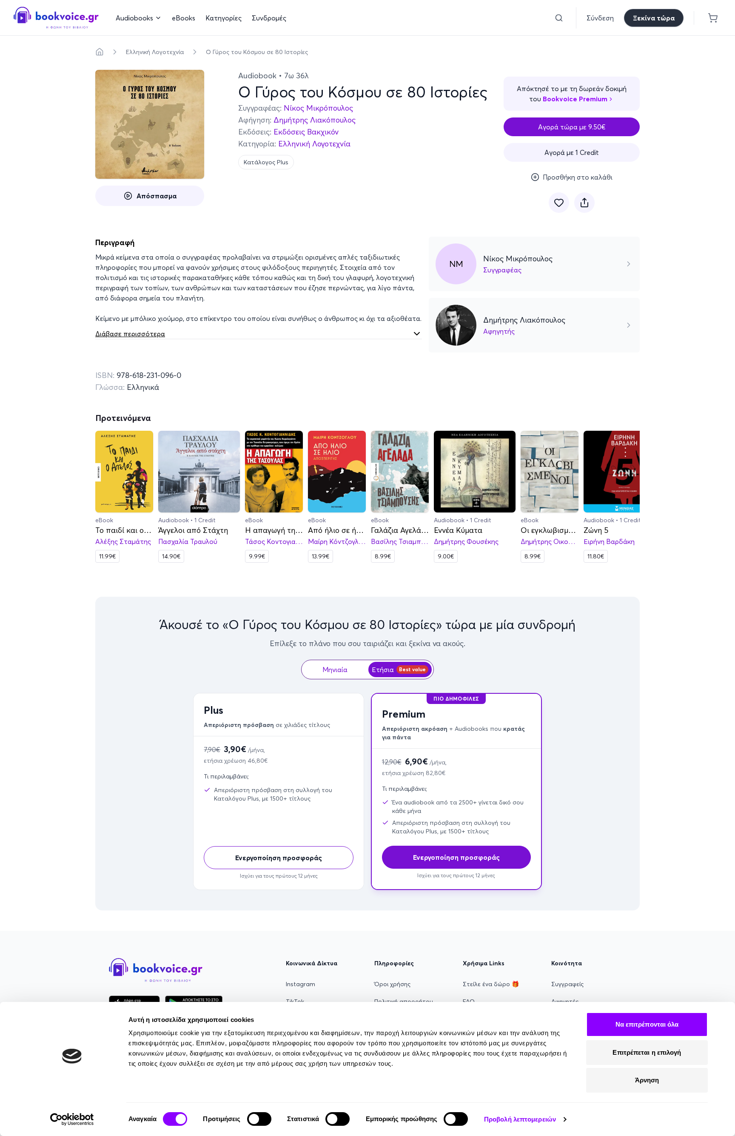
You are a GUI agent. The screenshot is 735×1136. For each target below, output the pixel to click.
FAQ (469, 1001)
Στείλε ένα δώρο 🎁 (491, 984)
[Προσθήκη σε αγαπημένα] (559, 202)
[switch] (259, 1119)
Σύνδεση (600, 18)
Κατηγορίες (223, 18)
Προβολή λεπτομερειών (520, 1119)
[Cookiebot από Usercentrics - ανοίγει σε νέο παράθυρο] (72, 1119)
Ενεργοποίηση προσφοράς (278, 857)
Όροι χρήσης (392, 984)
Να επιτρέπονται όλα (647, 1024)
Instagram (300, 984)
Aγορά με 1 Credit (571, 152)
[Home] (99, 52)
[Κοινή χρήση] (584, 202)
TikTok (295, 1001)
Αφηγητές (564, 1001)
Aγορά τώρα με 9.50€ (572, 127)
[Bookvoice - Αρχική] (56, 18)
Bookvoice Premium (575, 98)
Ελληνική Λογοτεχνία (155, 52)
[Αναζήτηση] (559, 18)
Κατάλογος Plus (266, 162)
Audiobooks (134, 18)
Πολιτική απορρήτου (403, 1001)
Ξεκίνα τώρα (654, 18)
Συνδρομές (269, 18)
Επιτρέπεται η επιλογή (646, 1052)
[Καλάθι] (712, 18)
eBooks (183, 18)
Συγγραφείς (567, 984)
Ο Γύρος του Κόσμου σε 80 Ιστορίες (257, 52)
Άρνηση (647, 1080)
